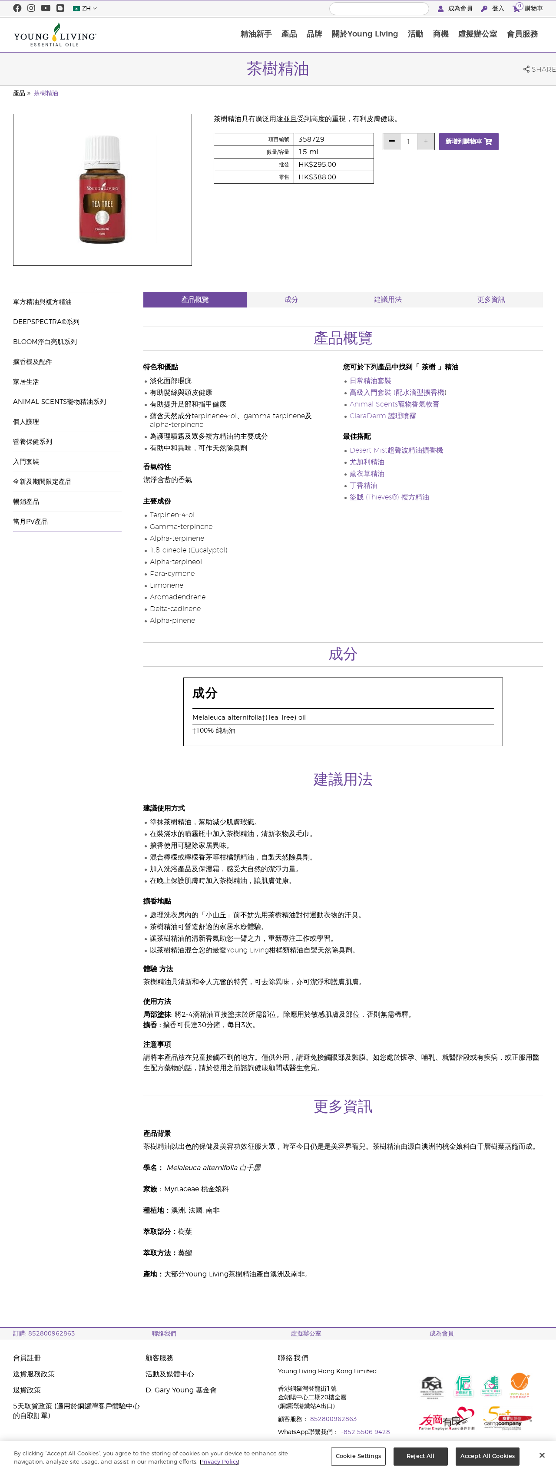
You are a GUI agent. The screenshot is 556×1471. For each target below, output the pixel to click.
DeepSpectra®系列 (46, 322)
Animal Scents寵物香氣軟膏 (395, 404)
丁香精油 (363, 485)
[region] (278, 1456)
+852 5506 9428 (365, 1432)
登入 (498, 9)
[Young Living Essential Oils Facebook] (17, 8)
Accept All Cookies (487, 1456)
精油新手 (256, 34)
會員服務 (522, 34)
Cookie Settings (358, 1456)
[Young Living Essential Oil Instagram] (31, 8)
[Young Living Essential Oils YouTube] (46, 8)
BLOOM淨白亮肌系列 (45, 342)
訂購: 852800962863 (44, 1334)
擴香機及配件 (32, 362)
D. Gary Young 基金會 (181, 1390)
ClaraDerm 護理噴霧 (383, 416)
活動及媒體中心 (170, 1374)
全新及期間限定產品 (42, 482)
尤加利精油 (367, 462)
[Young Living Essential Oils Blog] (60, 8)
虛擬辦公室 (477, 34)
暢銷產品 (26, 502)
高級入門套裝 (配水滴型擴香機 (397, 392)
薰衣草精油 (367, 473)
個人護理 (26, 422)
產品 (289, 34)
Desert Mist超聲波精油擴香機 (396, 450)
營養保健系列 (32, 442)
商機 (441, 34)
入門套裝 (26, 462)
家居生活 (26, 382)
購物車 (530, 7)
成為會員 (460, 9)
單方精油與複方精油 (42, 302)
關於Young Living (365, 34)
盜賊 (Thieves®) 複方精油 (389, 497)
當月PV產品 (30, 522)
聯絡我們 (164, 1334)
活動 (416, 34)
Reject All (420, 1456)
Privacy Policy (219, 1462)
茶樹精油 (46, 93)
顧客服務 (159, 1358)
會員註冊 (27, 1358)
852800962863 (333, 1419)
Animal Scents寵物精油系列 (59, 402)
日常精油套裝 (370, 380)
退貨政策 (27, 1390)
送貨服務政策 (34, 1374)
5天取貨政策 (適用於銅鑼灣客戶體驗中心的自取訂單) (76, 1411)
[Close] (542, 1455)
